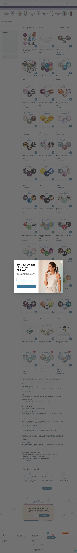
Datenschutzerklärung (30, 282)
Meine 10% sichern (26, 286)
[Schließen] (61, 262)
